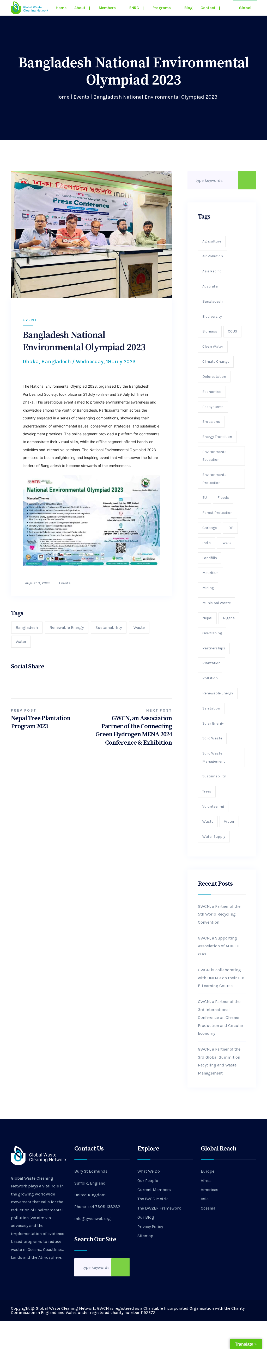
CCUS (232, 331)
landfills (209, 558)
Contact (208, 7)
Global (245, 7)
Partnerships (213, 648)
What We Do (148, 1171)
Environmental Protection (215, 478)
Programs (162, 7)
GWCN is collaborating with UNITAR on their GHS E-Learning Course (222, 977)
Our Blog (145, 1217)
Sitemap (145, 1235)
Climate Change (215, 361)
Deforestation (214, 376)
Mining (208, 588)
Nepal (207, 618)
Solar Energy (213, 723)
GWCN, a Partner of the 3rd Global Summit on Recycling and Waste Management (219, 1061)
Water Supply (213, 836)
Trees (206, 791)
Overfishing (212, 633)
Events (81, 97)
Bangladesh (27, 627)
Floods (223, 497)
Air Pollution (212, 256)
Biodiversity (212, 316)
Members (107, 7)
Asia (205, 1198)
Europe (207, 1171)
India (206, 543)
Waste (139, 627)
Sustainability (108, 627)
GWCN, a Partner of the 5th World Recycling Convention (219, 914)
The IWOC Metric (152, 1198)
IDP (230, 528)
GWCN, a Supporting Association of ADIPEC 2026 (218, 946)
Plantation (211, 663)
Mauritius (210, 573)
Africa (206, 1180)
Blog (188, 7)
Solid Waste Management (213, 757)
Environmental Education (215, 456)
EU (204, 497)
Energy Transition (217, 436)
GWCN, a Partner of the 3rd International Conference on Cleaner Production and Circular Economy (220, 1017)
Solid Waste (212, 738)
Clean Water (212, 346)
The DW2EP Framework (159, 1208)
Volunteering (213, 806)
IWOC (226, 543)
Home (61, 7)
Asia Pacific (212, 271)
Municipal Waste (216, 603)
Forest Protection (217, 512)
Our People (147, 1180)
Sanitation (211, 708)
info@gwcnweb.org (92, 1218)
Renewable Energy (67, 627)
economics (211, 391)
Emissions (211, 421)
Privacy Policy (150, 1226)
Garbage (209, 528)
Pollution (210, 678)
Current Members (154, 1189)
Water (21, 641)
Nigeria (229, 618)
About (79, 7)
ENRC (134, 7)
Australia (210, 286)
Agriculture (211, 241)
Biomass (209, 331)
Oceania (208, 1208)
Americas (209, 1189)
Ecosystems (212, 407)
